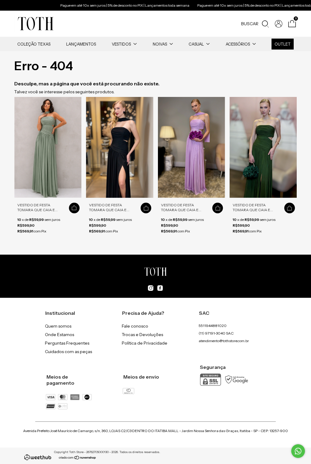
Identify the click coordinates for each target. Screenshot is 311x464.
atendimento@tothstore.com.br (224, 341)
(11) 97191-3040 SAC (216, 333)
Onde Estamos (59, 334)
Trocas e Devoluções (142, 334)
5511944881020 (213, 325)
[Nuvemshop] (78, 458)
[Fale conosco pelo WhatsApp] (298, 451)
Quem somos (58, 326)
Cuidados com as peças (68, 351)
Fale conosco (135, 326)
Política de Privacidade (144, 343)
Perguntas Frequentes (67, 343)
